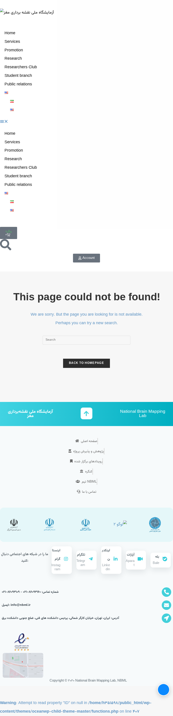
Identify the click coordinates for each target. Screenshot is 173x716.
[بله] (165, 559)
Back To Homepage (86, 363)
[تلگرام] (91, 559)
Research (13, 59)
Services (12, 42)
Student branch (18, 76)
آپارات (130, 554)
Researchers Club (21, 67)
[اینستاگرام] (66, 559)
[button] (86, 122)
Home (10, 33)
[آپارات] (140, 559)
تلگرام (81, 554)
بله (157, 556)
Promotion (14, 50)
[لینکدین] (115, 559)
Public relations (18, 84)
